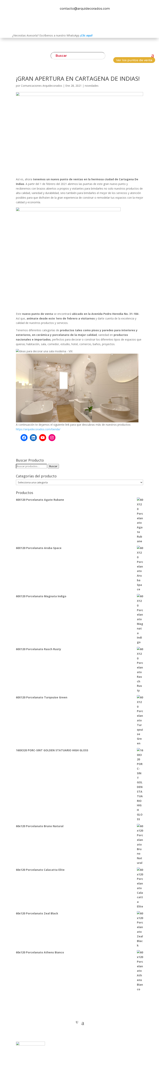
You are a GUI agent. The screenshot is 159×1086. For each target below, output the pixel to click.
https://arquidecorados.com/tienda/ (38, 429)
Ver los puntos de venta (134, 60)
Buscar (53, 466)
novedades (92, 85)
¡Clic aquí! (86, 35)
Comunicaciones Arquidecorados (41, 85)
